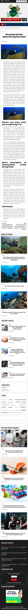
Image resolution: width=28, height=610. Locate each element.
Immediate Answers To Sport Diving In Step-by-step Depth (14, 313)
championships (20, 399)
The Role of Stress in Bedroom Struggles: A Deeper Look (17, 374)
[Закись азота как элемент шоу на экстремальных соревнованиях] (5, 327)
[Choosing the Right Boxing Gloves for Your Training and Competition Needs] (5, 364)
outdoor (23, 407)
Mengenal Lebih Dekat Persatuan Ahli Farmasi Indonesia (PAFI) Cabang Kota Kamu (17, 351)
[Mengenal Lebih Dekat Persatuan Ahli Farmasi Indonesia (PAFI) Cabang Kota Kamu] (5, 351)
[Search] (26, 24)
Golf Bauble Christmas (5, 405)
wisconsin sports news (19, 412)
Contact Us (7, 607)
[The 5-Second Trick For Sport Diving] (14, 274)
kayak (10, 407)
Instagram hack (13, 405)
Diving (3, 31)
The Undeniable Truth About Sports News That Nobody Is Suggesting (8, 226)
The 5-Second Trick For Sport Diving (14, 286)
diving (5, 220)
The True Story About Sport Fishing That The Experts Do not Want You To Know (20, 226)
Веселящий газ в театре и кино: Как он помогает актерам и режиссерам (17, 339)
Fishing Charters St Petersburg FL (7, 403)
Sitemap (21, 607)
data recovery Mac (11, 402)
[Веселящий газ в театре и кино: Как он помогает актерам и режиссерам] (5, 339)
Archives (4, 387)
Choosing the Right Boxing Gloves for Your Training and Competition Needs (17, 364)
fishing (24, 402)
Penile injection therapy (5, 410)
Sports (9, 324)
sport (24, 410)
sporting (4, 412)
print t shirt (11, 410)
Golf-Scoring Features (22, 403)
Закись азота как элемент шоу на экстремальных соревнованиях (17, 328)
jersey (4, 407)
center (10, 399)
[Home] (2, 24)
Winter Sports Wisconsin (11, 412)
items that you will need (22, 405)
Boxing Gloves (4, 399)
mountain (16, 407)
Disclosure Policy (15, 607)
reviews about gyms (17, 410)
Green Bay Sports (17, 582)
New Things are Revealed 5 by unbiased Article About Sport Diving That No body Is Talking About (14, 259)
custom (4, 402)
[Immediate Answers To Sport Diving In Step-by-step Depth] (14, 300)
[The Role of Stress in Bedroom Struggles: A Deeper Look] (5, 375)
